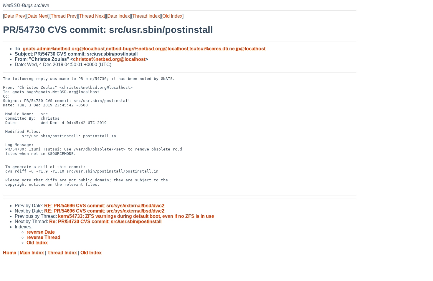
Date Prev (14, 16)
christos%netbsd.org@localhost (109, 59)
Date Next (37, 16)
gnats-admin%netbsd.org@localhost (64, 48)
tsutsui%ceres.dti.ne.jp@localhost (227, 48)
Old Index (172, 16)
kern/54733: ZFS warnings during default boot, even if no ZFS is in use (136, 216)
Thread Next (92, 16)
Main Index (32, 252)
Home (9, 252)
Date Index (118, 16)
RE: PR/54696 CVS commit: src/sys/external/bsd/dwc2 (104, 205)
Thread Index (146, 16)
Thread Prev (64, 16)
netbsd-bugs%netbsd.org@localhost (147, 48)
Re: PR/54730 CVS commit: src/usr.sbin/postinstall (105, 221)
